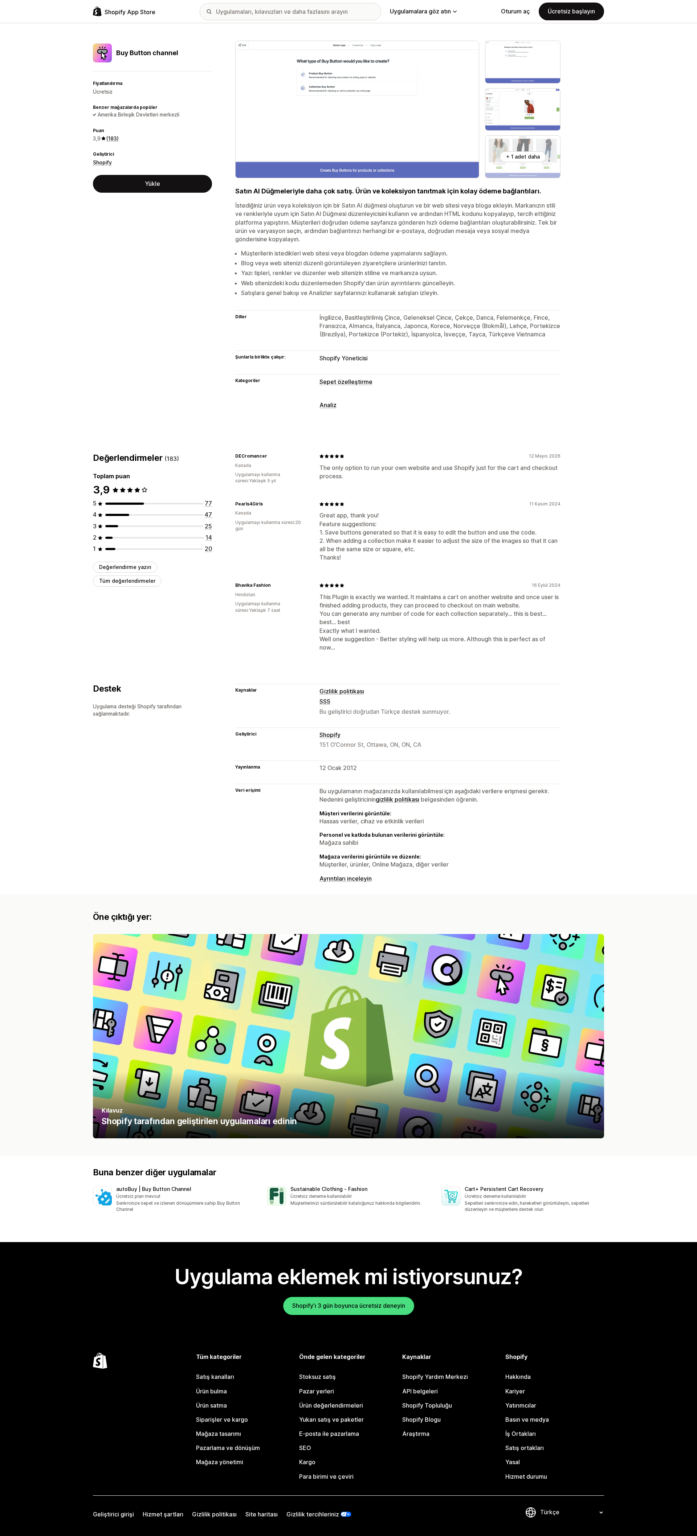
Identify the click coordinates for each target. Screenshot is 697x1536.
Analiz (328, 405)
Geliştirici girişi (113, 1514)
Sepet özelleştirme (345, 381)
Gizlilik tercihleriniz (312, 1514)
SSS (324, 701)
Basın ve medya (527, 1419)
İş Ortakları (520, 1433)
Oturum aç (515, 11)
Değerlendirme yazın (125, 567)
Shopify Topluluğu (427, 1405)
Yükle (152, 183)
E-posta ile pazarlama (329, 1433)
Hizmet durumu (526, 1476)
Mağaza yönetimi (219, 1462)
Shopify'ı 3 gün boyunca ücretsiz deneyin (348, 1305)
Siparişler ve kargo (222, 1419)
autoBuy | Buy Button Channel (153, 1189)
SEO (305, 1447)
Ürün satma (211, 1405)
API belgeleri (420, 1391)
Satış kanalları (215, 1376)
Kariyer (515, 1391)
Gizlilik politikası (341, 691)
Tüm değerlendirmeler (127, 581)
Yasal (512, 1462)
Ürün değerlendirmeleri (331, 1405)
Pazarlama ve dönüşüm (228, 1447)
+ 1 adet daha (523, 156)
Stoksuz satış (317, 1376)
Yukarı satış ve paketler (331, 1419)
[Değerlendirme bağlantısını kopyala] (271, 456)
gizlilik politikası (397, 799)
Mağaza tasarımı (218, 1433)
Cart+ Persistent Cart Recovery (504, 1189)
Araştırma (415, 1433)
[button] (174, 1200)
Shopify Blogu (421, 1419)
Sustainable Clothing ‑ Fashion (328, 1189)
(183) (112, 138)
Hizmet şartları (163, 1514)
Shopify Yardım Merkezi (435, 1376)
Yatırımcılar (520, 1405)
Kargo (307, 1462)
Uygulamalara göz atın (420, 11)
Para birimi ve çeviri (326, 1476)
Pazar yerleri (316, 1391)
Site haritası (261, 1514)
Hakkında (518, 1376)
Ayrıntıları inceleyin (345, 878)
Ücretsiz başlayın (571, 11)
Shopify (102, 162)
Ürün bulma (211, 1391)
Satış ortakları (524, 1447)
